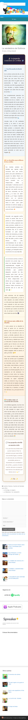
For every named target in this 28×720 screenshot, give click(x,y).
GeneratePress (22, 718)
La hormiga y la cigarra (9, 490)
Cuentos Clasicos (8, 486)
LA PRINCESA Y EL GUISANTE (11, 492)
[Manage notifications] (2, 717)
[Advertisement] (14, 649)
